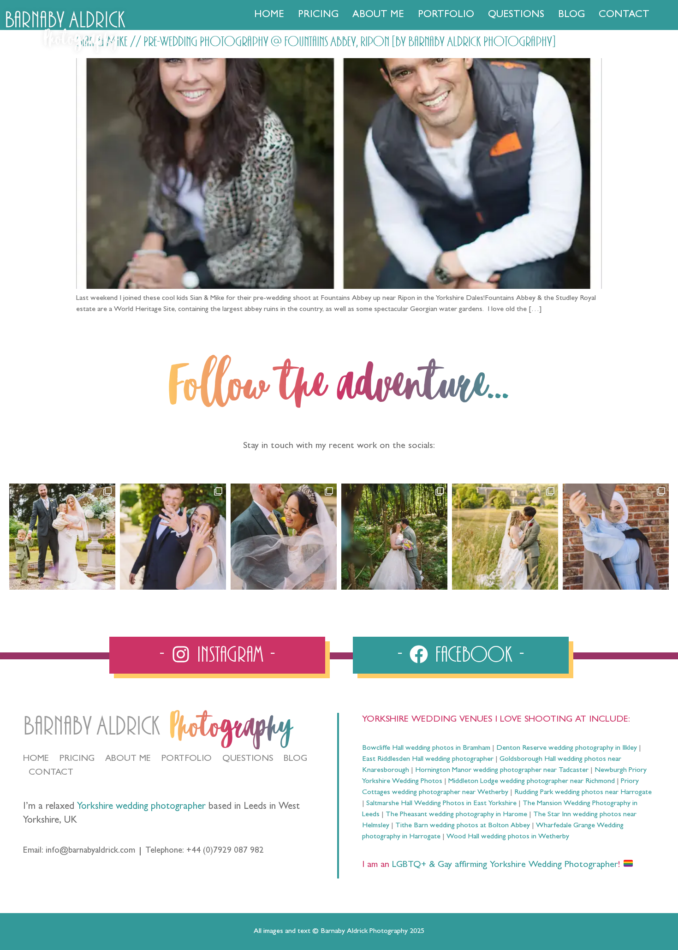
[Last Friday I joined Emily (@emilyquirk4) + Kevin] (505, 537)
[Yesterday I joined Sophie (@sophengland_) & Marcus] (173, 537)
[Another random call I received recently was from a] (616, 537)
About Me (378, 15)
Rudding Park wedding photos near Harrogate (583, 792)
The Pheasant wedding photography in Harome (456, 815)
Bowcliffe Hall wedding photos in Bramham (426, 748)
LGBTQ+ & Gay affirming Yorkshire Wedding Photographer (503, 865)
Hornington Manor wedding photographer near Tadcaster (502, 770)
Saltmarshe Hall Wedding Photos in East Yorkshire (441, 803)
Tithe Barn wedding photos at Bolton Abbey (462, 826)
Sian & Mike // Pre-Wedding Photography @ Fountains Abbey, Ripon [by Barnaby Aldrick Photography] (316, 42)
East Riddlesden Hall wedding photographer (428, 759)
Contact (624, 15)
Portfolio (446, 15)
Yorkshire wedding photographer (141, 807)
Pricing (318, 15)
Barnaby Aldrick (91, 726)
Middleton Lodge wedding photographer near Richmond (531, 781)
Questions (516, 15)
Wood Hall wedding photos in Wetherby (507, 837)
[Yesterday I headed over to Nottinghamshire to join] (284, 537)
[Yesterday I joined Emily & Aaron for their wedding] (62, 537)
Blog (571, 15)
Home (269, 15)
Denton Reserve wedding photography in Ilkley (566, 748)
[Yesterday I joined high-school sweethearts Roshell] (394, 537)
